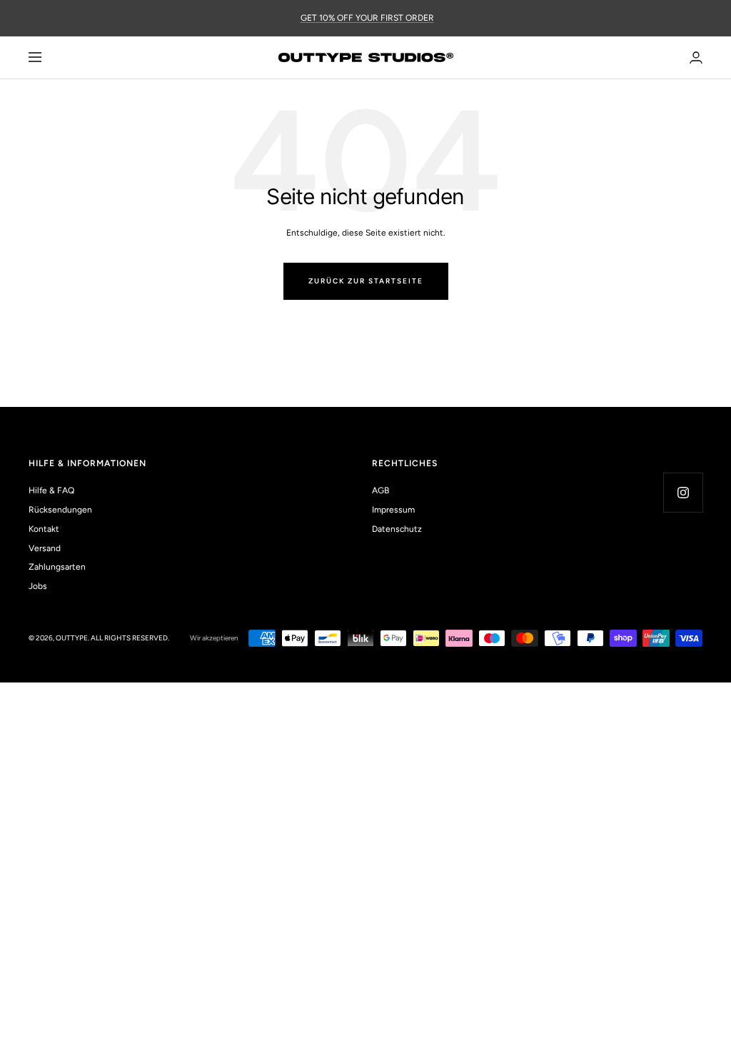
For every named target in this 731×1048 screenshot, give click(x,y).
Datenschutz (397, 529)
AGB (380, 490)
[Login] (696, 57)
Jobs (38, 586)
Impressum (393, 510)
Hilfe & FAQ (51, 490)
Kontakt (44, 529)
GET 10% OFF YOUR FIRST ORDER (367, 18)
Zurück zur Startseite (365, 281)
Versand (45, 548)
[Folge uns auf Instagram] (682, 492)
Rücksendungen (60, 510)
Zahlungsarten (57, 567)
